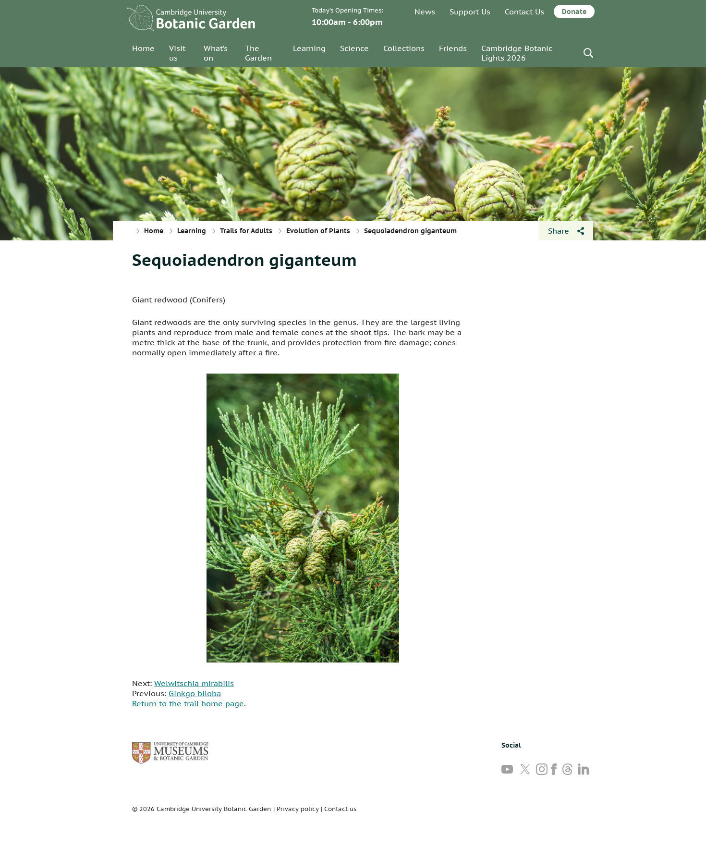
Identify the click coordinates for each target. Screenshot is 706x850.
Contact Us (524, 11)
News (424, 11)
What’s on (216, 52)
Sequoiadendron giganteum (244, 259)
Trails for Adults (246, 230)
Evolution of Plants (318, 230)
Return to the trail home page (188, 703)
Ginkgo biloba (195, 693)
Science (354, 48)
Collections (404, 48)
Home (143, 48)
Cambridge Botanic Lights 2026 (516, 52)
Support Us (470, 11)
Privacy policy (298, 809)
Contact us (340, 809)
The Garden (258, 52)
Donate (574, 11)
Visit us (177, 52)
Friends (453, 48)
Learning (309, 48)
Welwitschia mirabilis (194, 683)
